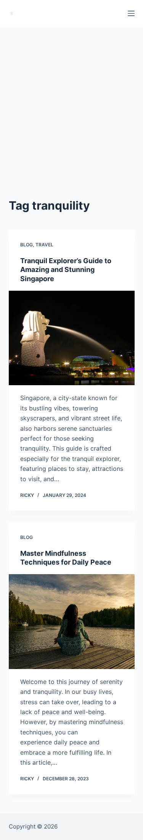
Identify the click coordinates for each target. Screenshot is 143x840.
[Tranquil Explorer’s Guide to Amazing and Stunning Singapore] (72, 338)
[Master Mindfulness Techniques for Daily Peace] (72, 621)
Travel (44, 244)
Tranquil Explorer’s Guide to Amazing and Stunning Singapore (65, 270)
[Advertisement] (71, 102)
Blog (26, 244)
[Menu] (131, 13)
